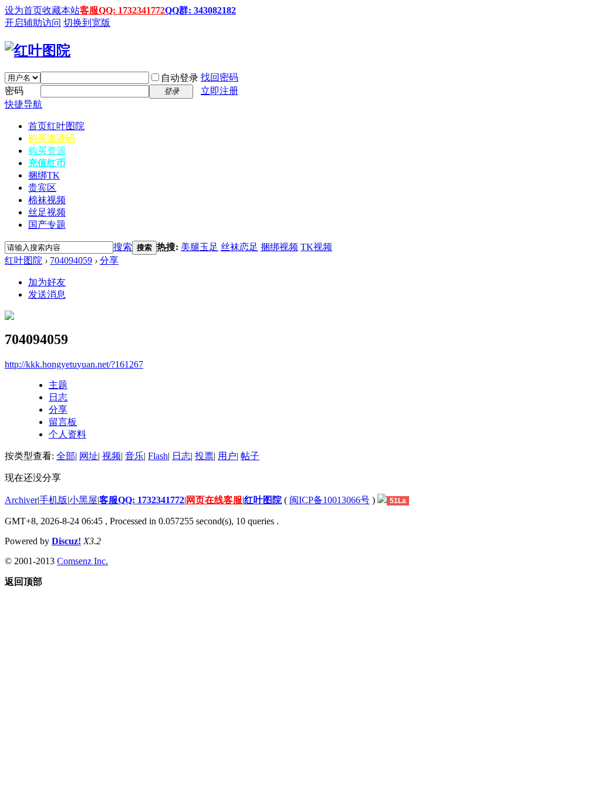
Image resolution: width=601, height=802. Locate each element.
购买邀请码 (51, 138)
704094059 (71, 260)
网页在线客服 (214, 500)
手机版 (53, 500)
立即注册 (219, 91)
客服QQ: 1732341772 (122, 10)
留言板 (63, 422)
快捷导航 (23, 104)
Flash (158, 456)
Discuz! (66, 541)
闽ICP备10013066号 (329, 500)
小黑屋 (83, 500)
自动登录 (179, 78)
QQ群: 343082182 (200, 10)
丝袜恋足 (239, 247)
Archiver (21, 500)
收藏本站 (61, 10)
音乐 (134, 456)
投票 (204, 456)
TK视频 (316, 247)
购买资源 (47, 151)
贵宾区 (42, 188)
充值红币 (47, 163)
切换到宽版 (86, 23)
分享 (109, 260)
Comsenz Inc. (82, 561)
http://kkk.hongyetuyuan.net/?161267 (74, 364)
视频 (111, 456)
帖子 (250, 456)
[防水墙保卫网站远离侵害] (382, 500)
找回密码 (219, 77)
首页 (56, 126)
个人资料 (67, 434)
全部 (65, 456)
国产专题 (47, 225)
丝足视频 (47, 212)
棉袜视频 (47, 200)
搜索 (122, 247)
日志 (58, 397)
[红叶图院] (37, 50)
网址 (88, 456)
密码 (14, 91)
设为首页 (23, 10)
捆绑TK (44, 175)
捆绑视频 (279, 247)
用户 (227, 456)
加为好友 (47, 282)
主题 (58, 385)
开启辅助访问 (33, 23)
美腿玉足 (199, 247)
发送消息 (47, 294)
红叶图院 (23, 260)
